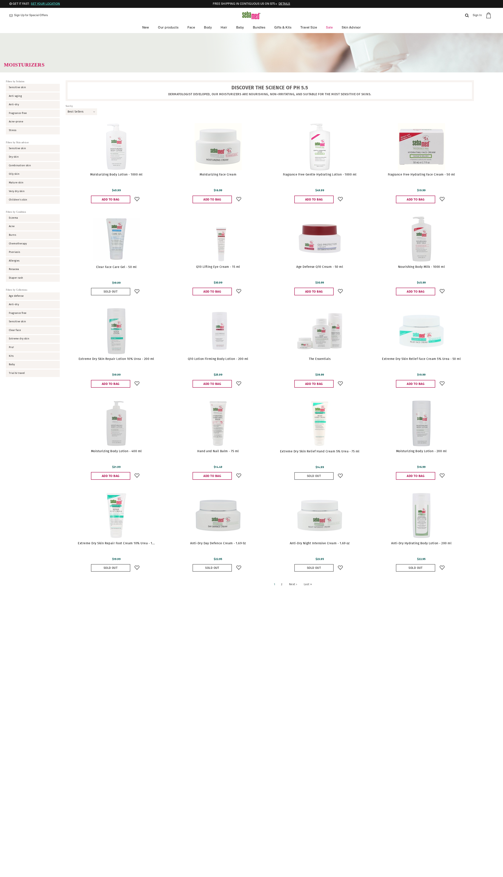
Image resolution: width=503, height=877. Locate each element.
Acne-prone (16, 121)
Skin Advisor (351, 27)
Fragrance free (17, 313)
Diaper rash (16, 278)
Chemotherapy (18, 243)
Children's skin (18, 200)
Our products (168, 27)
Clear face (15, 330)
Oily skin (14, 174)
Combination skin (20, 165)
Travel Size (308, 27)
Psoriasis (14, 252)
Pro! (11, 347)
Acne (12, 226)
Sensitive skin (17, 87)
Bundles (259, 27)
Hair (224, 27)
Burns (12, 235)
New (145, 27)
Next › (293, 584)
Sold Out (111, 291)
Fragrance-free (18, 113)
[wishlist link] (137, 199)
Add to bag (110, 199)
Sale (329, 27)
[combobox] (81, 111)
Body (208, 27)
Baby (240, 27)
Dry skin (14, 157)
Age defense (16, 296)
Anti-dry (14, 104)
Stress (12, 130)
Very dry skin (17, 191)
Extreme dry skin (19, 338)
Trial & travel (17, 373)
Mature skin (16, 182)
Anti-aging (15, 96)
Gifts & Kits (282, 27)
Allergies (14, 261)
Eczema (13, 218)
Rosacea (14, 269)
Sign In (477, 15)
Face (191, 27)
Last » (308, 584)
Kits (11, 356)
